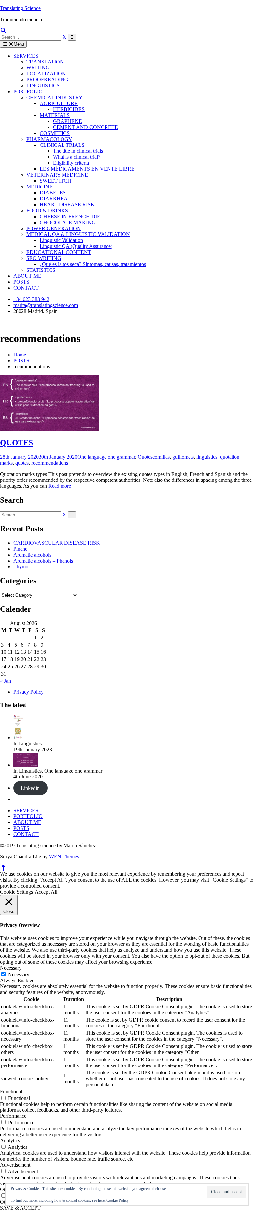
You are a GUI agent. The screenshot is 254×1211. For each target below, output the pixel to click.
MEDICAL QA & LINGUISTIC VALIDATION (78, 234)
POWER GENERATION (53, 228)
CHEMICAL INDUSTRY (54, 97)
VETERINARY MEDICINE (57, 175)
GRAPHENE (67, 121)
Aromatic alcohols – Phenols (43, 561)
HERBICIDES (69, 109)
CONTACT (26, 288)
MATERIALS (55, 115)
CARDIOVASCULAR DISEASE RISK (56, 543)
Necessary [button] (10, 968)
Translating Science (20, 8)
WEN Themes (64, 856)
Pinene (20, 549)
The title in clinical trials (78, 151)
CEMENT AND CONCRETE (85, 127)
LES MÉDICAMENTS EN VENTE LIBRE (87, 169)
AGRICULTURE (59, 103)
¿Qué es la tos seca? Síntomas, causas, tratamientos (93, 264)
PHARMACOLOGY (49, 139)
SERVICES (25, 56)
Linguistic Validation (61, 240)
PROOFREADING (47, 79)
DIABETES (53, 192)
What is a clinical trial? (76, 157)
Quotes (145, 457)
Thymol (21, 566)
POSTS (21, 282)
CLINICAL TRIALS (62, 145)
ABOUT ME (27, 276)
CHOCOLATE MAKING (68, 222)
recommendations (49, 463)
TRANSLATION (45, 61)
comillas (161, 457)
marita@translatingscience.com (45, 305)
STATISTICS (40, 270)
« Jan (5, 681)
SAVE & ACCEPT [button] (20, 1208)
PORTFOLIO (28, 91)
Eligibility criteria (71, 163)
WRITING (38, 67)
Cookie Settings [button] (16, 892)
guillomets (183, 457)
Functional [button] (11, 1091)
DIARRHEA (54, 198)
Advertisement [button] (15, 1165)
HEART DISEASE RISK (67, 204)
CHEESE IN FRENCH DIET (72, 216)
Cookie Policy (117, 1200)
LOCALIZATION (46, 73)
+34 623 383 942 (31, 299)
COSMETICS (55, 133)
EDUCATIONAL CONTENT (58, 252)
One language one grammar (106, 457)
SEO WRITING (43, 258)
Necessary (18, 974)
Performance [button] (13, 1116)
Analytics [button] (10, 1140)
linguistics (206, 457)
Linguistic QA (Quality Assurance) (76, 246)
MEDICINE (39, 186)
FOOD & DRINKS (47, 210)
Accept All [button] (46, 892)
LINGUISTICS (43, 85)
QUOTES (16, 442)
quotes (22, 463)
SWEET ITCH (55, 181)
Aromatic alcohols (32, 555)
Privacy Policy (28, 692)
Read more (59, 486)
